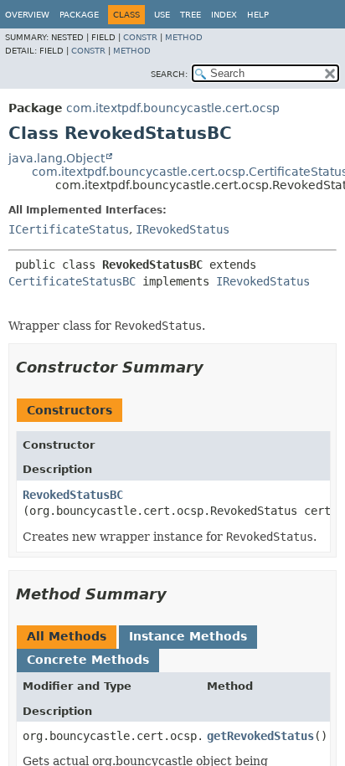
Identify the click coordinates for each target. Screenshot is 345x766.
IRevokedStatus (182, 229)
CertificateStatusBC (72, 281)
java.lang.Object (56, 158)
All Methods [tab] (66, 636)
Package (79, 14)
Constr (140, 37)
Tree (190, 14)
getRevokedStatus (260, 736)
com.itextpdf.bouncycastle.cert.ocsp (173, 108)
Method (184, 37)
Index (224, 14)
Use (162, 14)
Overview (27, 14)
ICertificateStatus (68, 229)
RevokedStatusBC (73, 494)
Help (258, 14)
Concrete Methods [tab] (88, 659)
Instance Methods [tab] (188, 636)
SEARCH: (169, 74)
